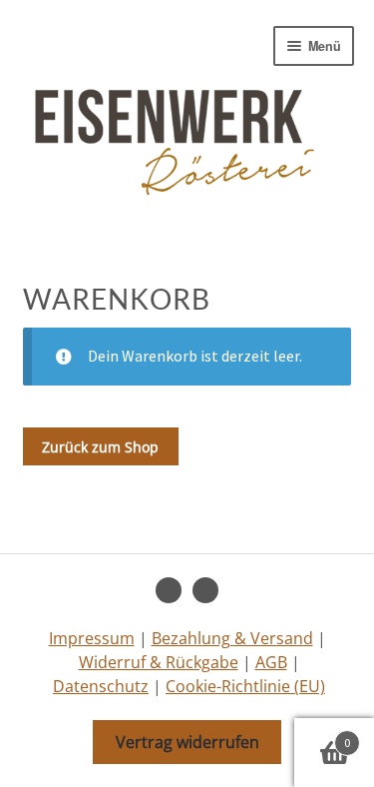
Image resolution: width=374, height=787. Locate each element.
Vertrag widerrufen (187, 742)
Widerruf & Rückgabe (158, 662)
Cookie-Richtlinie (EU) (245, 686)
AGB (271, 662)
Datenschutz (101, 686)
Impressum (92, 638)
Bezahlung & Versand (232, 638)
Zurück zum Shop (100, 446)
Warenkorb (322, 735)
